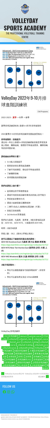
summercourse (35, 336)
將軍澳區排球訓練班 (24, 353)
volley (4, 339)
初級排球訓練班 (21, 350)
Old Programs (43, 111)
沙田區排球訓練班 (40, 362)
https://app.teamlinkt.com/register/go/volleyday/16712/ (24, 245)
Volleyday (39, 347)
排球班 (29, 356)
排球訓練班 (11, 359)
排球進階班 (38, 359)
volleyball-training (25, 345)
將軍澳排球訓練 (41, 353)
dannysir (23, 336)
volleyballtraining (25, 347)
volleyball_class (25, 339)
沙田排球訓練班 (9, 365)
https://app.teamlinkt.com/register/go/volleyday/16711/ (24, 259)
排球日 (21, 356)
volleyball (13, 339)
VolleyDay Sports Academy (25, 24)
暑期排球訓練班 (24, 362)
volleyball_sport (14, 342)
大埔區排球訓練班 (37, 350)
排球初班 (12, 356)
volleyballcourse (41, 345)
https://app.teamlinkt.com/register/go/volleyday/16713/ (24, 253)
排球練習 (37, 356)
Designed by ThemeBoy (9, 415)
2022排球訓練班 (11, 336)
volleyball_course (41, 339)
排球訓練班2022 (24, 359)
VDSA (45, 336)
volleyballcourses (9, 347)
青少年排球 (23, 365)
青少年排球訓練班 (37, 365)
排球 (5, 356)
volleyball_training (30, 342)
